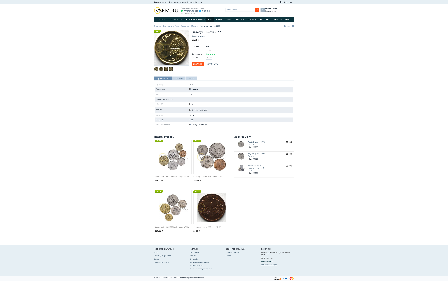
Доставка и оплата (160, 2)
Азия (210, 19)
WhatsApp (189, 11)
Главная (157, 26)
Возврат (228, 256)
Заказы (156, 259)
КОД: (194, 50)
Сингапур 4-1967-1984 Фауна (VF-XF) (207, 177)
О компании (194, 252)
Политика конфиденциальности (201, 269)
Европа (229, 19)
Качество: (196, 47)
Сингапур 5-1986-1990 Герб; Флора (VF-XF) (172, 227)
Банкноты (251, 19)
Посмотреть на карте (269, 265)
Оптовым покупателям (177, 2)
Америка (240, 19)
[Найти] (257, 10)
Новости (190, 2)
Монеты (194, 26)
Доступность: (197, 54)
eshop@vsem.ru (267, 261)
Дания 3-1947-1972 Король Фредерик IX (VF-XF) (256, 168)
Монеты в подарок (282, 19)
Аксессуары (265, 19)
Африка (219, 19)
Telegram (205, 11)
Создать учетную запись (163, 256)
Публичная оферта (196, 265)
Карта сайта (194, 259)
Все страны (161, 19)
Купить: (195, 57)
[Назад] (285, 26)
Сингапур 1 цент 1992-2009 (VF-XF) (207, 227)
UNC (157, 31)
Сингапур (185, 26)
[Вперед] (293, 26)
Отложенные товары (161, 262)
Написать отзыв (198, 36)
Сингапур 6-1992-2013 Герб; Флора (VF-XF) (172, 177)
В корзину (197, 64)
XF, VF (159, 141)
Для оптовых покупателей (199, 262)
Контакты (198, 2)
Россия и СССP (176, 19)
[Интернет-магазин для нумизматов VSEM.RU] (166, 10)
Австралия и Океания (195, 19)
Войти (156, 252)
